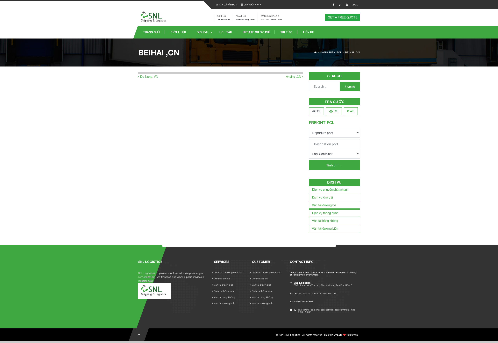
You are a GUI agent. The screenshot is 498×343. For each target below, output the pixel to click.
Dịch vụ (202, 32)
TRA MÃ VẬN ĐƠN (227, 5)
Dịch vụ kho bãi (322, 197)
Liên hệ (308, 32)
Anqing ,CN (294, 76)
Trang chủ (151, 32)
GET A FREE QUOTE (342, 17)
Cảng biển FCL (331, 52)
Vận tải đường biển (325, 228)
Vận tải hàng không (325, 220)
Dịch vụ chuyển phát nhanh (330, 189)
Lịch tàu (225, 32)
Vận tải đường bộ (324, 205)
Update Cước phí (256, 32)
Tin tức (286, 32)
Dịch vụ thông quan (325, 213)
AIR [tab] (351, 111)
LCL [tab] (335, 111)
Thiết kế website (333, 334)
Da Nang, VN (148, 76)
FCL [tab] (317, 111)
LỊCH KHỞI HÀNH (252, 5)
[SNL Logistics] (154, 17)
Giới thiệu (178, 32)
